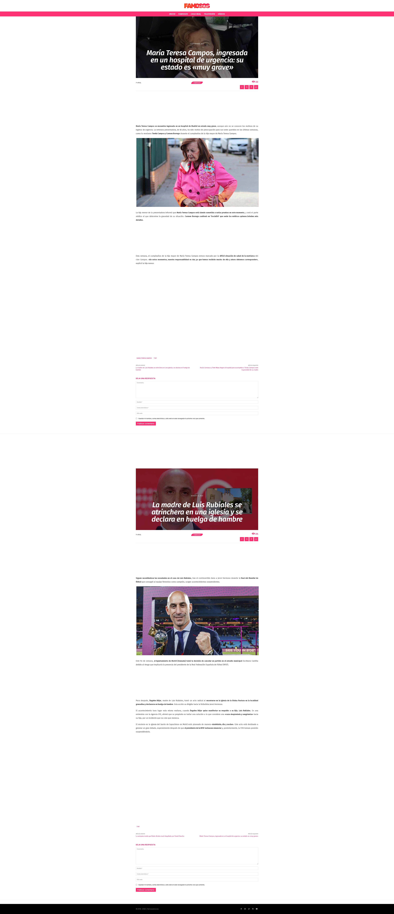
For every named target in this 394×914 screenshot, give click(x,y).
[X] (247, 87)
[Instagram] (245, 909)
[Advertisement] (197, 109)
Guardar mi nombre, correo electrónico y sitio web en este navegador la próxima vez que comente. (171, 418)
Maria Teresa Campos (144, 358)
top (155, 358)
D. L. (140, 83)
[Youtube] (256, 909)
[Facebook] (242, 87)
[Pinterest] (251, 87)
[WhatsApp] (256, 87)
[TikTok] (248, 909)
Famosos (197, 83)
